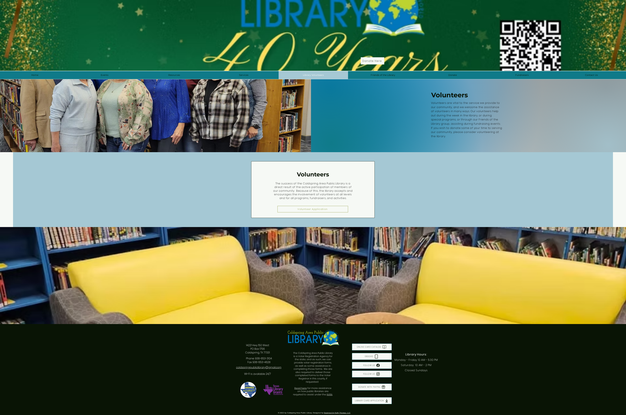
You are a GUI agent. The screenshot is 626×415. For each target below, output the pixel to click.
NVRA (329, 394)
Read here (300, 388)
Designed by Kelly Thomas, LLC (337, 413)
